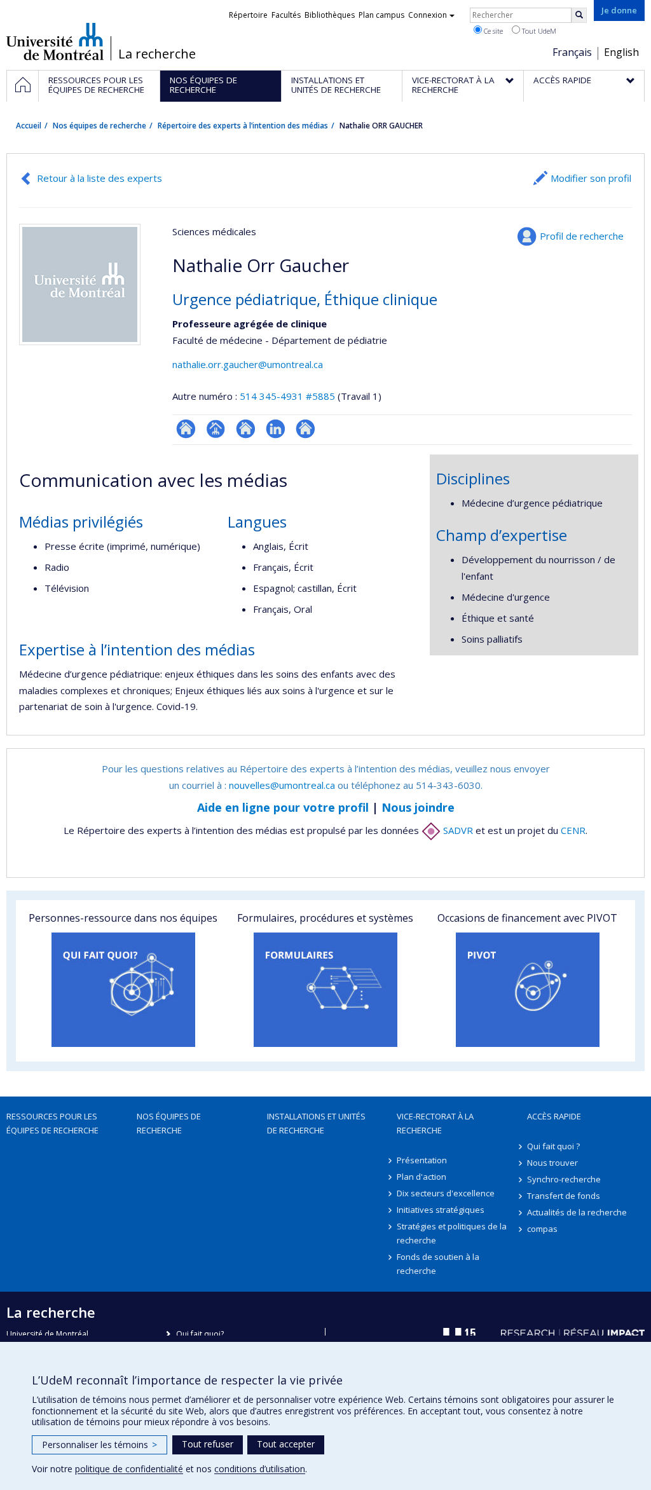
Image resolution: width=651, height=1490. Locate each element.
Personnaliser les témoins (99, 1445)
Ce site (492, 31)
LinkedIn (275, 429)
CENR (573, 830)
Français (572, 52)
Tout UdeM (538, 31)
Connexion (427, 15)
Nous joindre (418, 807)
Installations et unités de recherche (316, 1123)
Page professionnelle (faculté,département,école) (216, 429)
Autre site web (305, 429)
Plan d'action (421, 1176)
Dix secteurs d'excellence (446, 1193)
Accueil (28, 125)
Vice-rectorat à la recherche (435, 1123)
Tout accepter (286, 1444)
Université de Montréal (55, 41)
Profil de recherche (582, 235)
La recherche (157, 54)
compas (542, 1228)
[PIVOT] (527, 990)
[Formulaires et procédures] (325, 990)
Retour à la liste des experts (99, 178)
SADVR (457, 830)
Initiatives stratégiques (440, 1209)
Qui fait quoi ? (553, 1146)
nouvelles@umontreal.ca (282, 785)
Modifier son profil (591, 178)
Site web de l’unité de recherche (246, 429)
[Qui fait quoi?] (123, 990)
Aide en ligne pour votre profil (283, 807)
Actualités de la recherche (577, 1212)
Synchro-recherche (564, 1179)
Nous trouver (552, 1162)
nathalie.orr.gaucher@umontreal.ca (247, 364)
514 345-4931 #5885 (287, 396)
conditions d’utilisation (259, 1469)
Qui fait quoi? (200, 1334)
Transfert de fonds (563, 1195)
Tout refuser (207, 1444)
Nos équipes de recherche (99, 125)
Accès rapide (554, 1116)
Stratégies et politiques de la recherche (452, 1233)
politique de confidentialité (129, 1469)
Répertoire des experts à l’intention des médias (243, 125)
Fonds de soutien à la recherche (438, 1263)
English (621, 52)
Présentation (422, 1160)
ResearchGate (186, 429)
